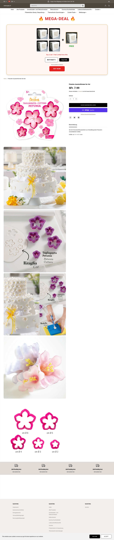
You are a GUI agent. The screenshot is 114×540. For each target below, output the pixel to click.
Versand (80, 91)
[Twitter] (74, 117)
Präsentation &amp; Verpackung (34, 12)
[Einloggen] (105, 5)
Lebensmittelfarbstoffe (85, 9)
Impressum (16, 507)
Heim (12, 9)
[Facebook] (70, 117)
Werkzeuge (82, 12)
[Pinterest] (78, 117)
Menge (71, 95)
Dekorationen (54, 9)
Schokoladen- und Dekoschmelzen (37, 9)
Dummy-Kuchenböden (68, 9)
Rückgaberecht (17, 512)
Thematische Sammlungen (56, 12)
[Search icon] (83, 5)
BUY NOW (57, 69)
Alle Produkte (20, 9)
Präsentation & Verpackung (56, 528)
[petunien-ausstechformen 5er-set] (35, 115)
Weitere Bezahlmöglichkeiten (88, 114)
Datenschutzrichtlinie (18, 510)
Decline (94, 536)
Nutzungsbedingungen (19, 518)
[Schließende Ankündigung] (109, 1)
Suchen (87, 507)
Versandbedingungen (18, 515)
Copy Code (64, 59)
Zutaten (97, 9)
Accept (106, 536)
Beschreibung (73, 124)
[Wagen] (108, 5)
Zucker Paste (72, 12)
